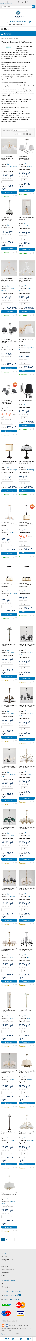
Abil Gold (12, 896)
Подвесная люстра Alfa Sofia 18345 (9, 950)
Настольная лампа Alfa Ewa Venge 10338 (9, 462)
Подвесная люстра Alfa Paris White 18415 (27, 1132)
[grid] (24, 134)
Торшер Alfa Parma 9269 (8, 1132)
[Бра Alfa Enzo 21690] (27, 390)
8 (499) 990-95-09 (17, 21)
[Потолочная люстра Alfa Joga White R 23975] (9, 146)
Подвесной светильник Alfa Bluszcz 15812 (6, 219)
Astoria (12, 1018)
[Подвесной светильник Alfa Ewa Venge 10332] (9, 573)
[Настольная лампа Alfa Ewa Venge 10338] (9, 451)
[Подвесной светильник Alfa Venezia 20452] (27, 146)
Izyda (28, 896)
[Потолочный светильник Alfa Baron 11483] (9, 329)
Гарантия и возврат (7, 1269)
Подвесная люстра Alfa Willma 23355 (9, 828)
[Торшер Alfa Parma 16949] (9, 634)
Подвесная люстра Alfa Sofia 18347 (27, 828)
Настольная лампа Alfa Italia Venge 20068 (26, 462)
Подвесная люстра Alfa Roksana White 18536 (9, 1193)
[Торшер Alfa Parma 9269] (9, 1122)
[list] (27, 134)
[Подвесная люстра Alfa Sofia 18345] (9, 939)
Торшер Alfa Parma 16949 (8, 645)
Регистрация (31, 2)
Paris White (30, 1140)
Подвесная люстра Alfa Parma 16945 (9, 706)
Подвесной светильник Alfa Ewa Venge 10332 (8, 584)
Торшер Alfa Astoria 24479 (8, 1011)
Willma (12, 835)
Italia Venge (31, 470)
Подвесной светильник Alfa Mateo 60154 (9, 523)
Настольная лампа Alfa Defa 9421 (26, 218)
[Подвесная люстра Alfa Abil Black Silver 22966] (27, 634)
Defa (28, 226)
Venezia (29, 166)
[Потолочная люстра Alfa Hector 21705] (27, 939)
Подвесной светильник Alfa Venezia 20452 (24, 158)
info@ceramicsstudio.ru (7, 4)
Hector (29, 957)
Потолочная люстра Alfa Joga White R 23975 (8, 158)
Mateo (12, 532)
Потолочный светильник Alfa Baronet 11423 (6, 402)
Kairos (29, 774)
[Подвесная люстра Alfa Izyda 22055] (27, 878)
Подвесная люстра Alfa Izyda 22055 (27, 889)
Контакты (4, 1256)
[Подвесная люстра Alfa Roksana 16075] (27, 1061)
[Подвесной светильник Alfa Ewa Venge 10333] (27, 573)
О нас (3, 1276)
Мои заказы (5, 1284)
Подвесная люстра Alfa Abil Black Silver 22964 (27, 706)
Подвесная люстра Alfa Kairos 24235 (27, 767)
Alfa (8, 164)
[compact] (30, 134)
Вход (21, 2)
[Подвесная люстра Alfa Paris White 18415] (27, 1122)
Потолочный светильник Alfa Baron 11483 (9, 341)
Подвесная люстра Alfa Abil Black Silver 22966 (27, 645)
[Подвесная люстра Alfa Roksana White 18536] (9, 1183)
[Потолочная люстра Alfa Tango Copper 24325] (9, 268)
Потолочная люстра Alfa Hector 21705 (26, 950)
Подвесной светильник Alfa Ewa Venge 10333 (26, 584)
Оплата (3, 1263)
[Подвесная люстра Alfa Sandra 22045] (9, 1061)
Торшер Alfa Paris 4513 (25, 1011)
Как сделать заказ (7, 1260)
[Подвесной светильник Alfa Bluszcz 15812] (9, 207)
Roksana (29, 1079)
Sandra (12, 1079)
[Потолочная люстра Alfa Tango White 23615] (27, 268)
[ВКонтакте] (6, 1325)
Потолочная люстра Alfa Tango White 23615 (26, 280)
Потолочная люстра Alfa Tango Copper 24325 (8, 280)
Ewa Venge (13, 470)
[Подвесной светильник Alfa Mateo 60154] (9, 512)
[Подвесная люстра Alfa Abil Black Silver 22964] (27, 695)
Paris (28, 1018)
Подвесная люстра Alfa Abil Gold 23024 (9, 889)
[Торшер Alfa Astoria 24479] (9, 1000)
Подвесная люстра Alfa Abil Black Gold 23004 (9, 767)
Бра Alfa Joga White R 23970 (26, 340)
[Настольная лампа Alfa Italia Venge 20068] (27, 451)
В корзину (10, 192)
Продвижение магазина (8, 1334)
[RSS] (3, 1325)
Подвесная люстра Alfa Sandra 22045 (9, 1071)
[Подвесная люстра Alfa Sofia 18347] (27, 817)
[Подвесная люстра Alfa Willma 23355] (9, 817)
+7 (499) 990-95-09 (10, 1295)
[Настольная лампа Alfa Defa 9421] (27, 207)
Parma (12, 653)
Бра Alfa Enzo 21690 (25, 400)
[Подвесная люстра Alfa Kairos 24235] (27, 756)
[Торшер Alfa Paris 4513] (27, 1000)
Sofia (28, 835)
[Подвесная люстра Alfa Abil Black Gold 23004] (9, 756)
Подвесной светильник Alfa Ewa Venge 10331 (26, 523)
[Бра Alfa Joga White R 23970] (27, 329)
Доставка (4, 1266)
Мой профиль (5, 1287)
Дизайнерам (5, 1272)
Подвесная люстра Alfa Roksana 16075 (27, 1071)
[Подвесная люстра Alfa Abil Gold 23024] (9, 878)
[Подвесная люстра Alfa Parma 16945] (9, 695)
